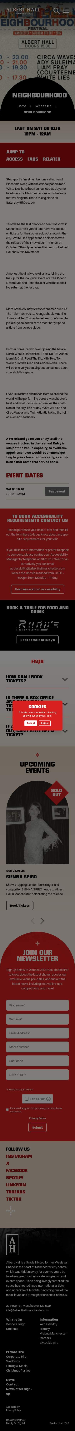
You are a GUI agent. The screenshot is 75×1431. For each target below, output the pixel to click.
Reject (44, 723)
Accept (31, 723)
